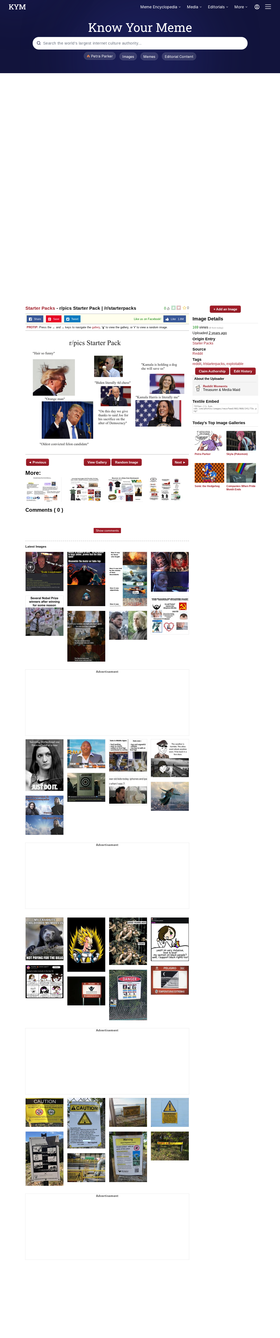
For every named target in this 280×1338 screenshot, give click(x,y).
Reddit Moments (215, 386)
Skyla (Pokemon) (237, 454)
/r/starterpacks (214, 364)
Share (36, 319)
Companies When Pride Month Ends (241, 488)
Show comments (107, 530)
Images (128, 56)
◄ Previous (37, 462)
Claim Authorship (212, 371)
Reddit (197, 353)
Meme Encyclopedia (158, 7)
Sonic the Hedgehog (207, 486)
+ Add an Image (225, 309)
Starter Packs (40, 308)
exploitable (234, 364)
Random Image (126, 462)
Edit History (243, 371)
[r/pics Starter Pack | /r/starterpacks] (107, 392)
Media (192, 7)
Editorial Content (179, 56)
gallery (96, 327)
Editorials (216, 7)
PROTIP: (32, 327)
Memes (149, 56)
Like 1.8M (176, 319)
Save (55, 319)
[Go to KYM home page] (17, 8)
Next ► (180, 462)
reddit (196, 364)
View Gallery (97, 462)
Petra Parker (203, 454)
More (239, 7)
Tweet (73, 319)
